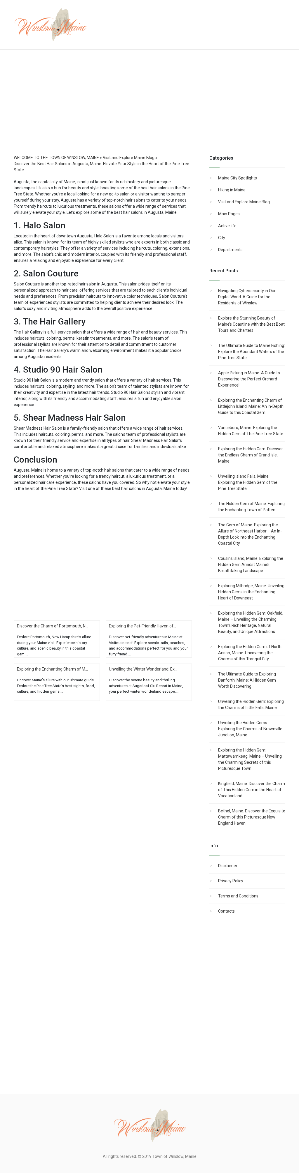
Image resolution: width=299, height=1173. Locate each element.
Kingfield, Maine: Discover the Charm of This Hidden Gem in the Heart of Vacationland (251, 789)
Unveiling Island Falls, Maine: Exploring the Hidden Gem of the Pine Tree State (247, 482)
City (221, 237)
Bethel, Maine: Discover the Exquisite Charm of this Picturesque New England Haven (251, 817)
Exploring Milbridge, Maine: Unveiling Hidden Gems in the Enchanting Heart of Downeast (251, 591)
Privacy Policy (230, 881)
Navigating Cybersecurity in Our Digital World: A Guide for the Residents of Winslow (247, 296)
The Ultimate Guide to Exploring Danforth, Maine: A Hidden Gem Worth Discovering (247, 680)
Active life (227, 225)
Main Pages (229, 213)
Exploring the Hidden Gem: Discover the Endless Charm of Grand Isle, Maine (250, 455)
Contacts (226, 911)
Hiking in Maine (232, 190)
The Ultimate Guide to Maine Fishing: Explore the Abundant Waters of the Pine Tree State (251, 351)
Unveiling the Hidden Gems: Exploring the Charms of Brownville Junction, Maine (250, 728)
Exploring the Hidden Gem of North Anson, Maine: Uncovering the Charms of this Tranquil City (249, 652)
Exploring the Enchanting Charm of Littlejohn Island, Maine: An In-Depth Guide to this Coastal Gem (251, 406)
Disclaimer (227, 865)
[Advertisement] (149, 108)
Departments (230, 249)
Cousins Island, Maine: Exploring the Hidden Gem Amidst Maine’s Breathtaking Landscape (250, 564)
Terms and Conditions (238, 896)
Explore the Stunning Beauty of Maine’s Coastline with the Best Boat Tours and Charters (251, 324)
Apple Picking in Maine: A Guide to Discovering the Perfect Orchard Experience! (249, 379)
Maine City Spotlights (237, 178)
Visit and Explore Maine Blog (244, 202)
